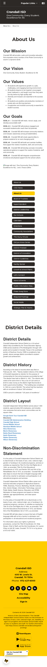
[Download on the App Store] (23, 645)
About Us (6, 26)
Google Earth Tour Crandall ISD (15, 416)
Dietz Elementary (9, 429)
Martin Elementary (10, 431)
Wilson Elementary (10, 439)
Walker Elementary (10, 437)
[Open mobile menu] (4, 3)
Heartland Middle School (12, 426)
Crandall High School (11, 422)
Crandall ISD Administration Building (17, 420)
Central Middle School (11, 424)
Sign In (23, 601)
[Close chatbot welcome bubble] (27, 651)
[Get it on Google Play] (23, 639)
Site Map (23, 594)
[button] (29, 3)
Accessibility (23, 598)
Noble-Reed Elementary (12, 433)
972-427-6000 (27, 581)
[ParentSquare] (23, 633)
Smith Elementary (9, 435)
